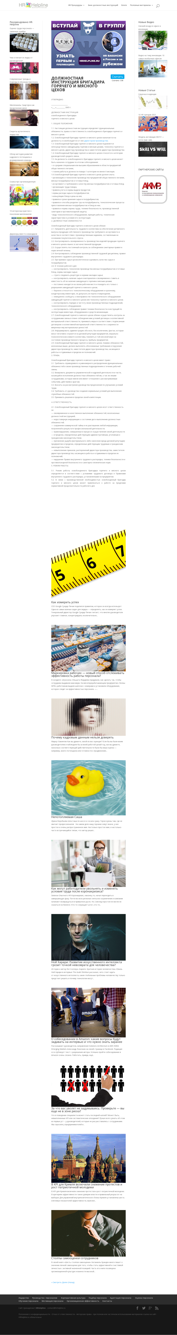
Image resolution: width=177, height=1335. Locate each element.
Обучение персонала (28, 1301)
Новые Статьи (146, 90)
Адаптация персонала (120, 1298)
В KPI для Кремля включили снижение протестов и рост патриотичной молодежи (86, 1185)
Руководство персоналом (44, 1298)
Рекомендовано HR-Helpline (21, 23)
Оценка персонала (144, 1298)
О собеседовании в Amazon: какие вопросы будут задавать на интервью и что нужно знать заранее (86, 1040)
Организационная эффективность (83, 1301)
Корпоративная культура (73, 1298)
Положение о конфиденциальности (34, 1314)
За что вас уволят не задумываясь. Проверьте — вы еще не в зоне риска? (87, 1109)
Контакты (107, 1301)
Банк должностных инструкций (103, 5)
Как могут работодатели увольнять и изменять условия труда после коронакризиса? (84, 889)
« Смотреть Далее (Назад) (63, 1282)
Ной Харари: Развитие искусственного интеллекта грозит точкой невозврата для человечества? (86, 963)
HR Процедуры (75, 5)
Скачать (117, 76)
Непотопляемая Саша (66, 817)
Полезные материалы (140, 5)
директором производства (96, 140)
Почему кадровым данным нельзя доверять (82, 737)
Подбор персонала (98, 1298)
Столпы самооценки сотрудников (74, 1258)
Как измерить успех (65, 602)
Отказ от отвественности (63, 1314)
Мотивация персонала (52, 1301)
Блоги (124, 5)
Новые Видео (146, 22)
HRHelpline (41, 1308)
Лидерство (24, 1298)
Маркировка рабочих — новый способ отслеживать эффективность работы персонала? (87, 674)
